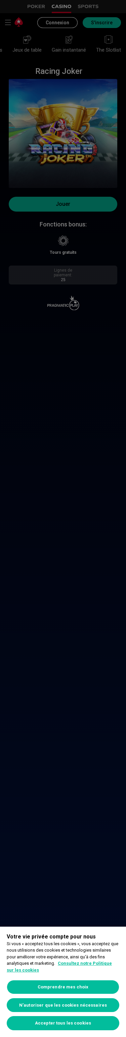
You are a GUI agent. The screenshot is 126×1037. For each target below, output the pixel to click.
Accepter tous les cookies (63, 1023)
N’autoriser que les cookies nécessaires (63, 1005)
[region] (63, 982)
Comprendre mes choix (63, 986)
